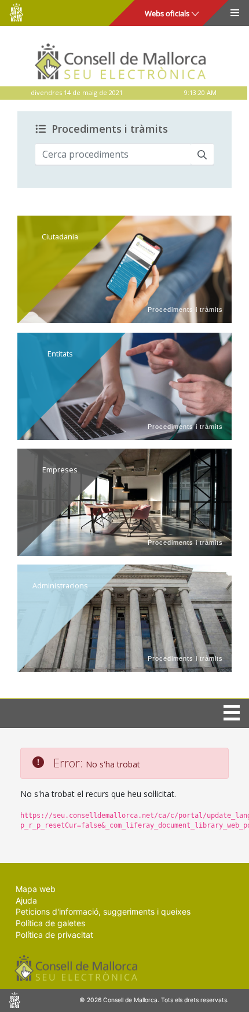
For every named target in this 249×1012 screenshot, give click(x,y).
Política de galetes (50, 923)
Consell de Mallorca (16, 12)
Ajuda (26, 900)
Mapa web (36, 889)
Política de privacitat (54, 935)
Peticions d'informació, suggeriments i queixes (103, 911)
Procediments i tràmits (110, 129)
